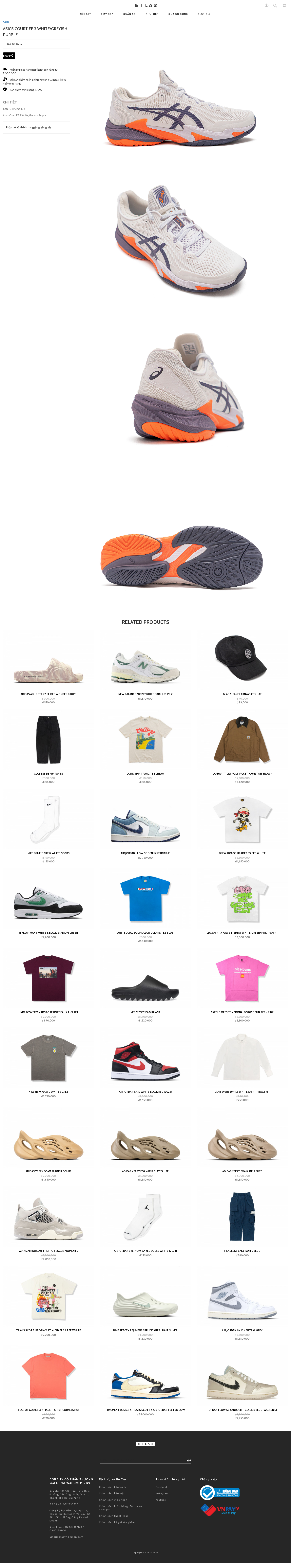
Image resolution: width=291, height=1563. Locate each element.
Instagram (162, 1493)
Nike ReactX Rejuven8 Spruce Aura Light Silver (145, 1330)
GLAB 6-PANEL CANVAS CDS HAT (242, 694)
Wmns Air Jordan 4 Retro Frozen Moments (48, 1250)
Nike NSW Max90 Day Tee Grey (48, 1091)
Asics (6, 22)
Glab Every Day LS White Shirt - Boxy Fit (242, 1091)
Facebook (162, 1486)
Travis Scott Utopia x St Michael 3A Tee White (48, 1330)
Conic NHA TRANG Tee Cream (145, 773)
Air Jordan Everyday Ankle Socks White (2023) (145, 1250)
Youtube (161, 1499)
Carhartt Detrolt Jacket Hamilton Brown (242, 773)
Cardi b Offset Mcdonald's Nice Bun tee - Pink (242, 1012)
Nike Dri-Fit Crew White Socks (48, 853)
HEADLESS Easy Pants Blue (242, 1250)
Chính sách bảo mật (112, 1493)
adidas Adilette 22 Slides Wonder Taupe (48, 694)
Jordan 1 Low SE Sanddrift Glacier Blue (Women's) (242, 1409)
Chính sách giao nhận (113, 1499)
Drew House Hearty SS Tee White (242, 853)
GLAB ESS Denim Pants (48, 773)
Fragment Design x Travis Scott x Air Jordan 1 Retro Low (145, 1409)
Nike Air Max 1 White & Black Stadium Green (48, 932)
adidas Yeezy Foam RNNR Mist (242, 1171)
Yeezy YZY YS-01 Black (145, 1012)
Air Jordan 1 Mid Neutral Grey (242, 1330)
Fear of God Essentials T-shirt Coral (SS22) (48, 1409)
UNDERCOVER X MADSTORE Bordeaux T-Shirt (48, 1012)
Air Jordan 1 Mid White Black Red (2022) (145, 1091)
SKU (5, 108)
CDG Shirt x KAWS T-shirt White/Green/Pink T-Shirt (242, 932)
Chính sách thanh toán (114, 1515)
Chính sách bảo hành (112, 1486)
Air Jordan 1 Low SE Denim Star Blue (145, 853)
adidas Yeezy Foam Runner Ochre (48, 1171)
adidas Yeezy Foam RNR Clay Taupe (145, 1171)
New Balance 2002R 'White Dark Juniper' (145, 694)
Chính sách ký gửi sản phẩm (117, 1522)
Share (6, 55)
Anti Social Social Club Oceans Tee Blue (145, 932)
